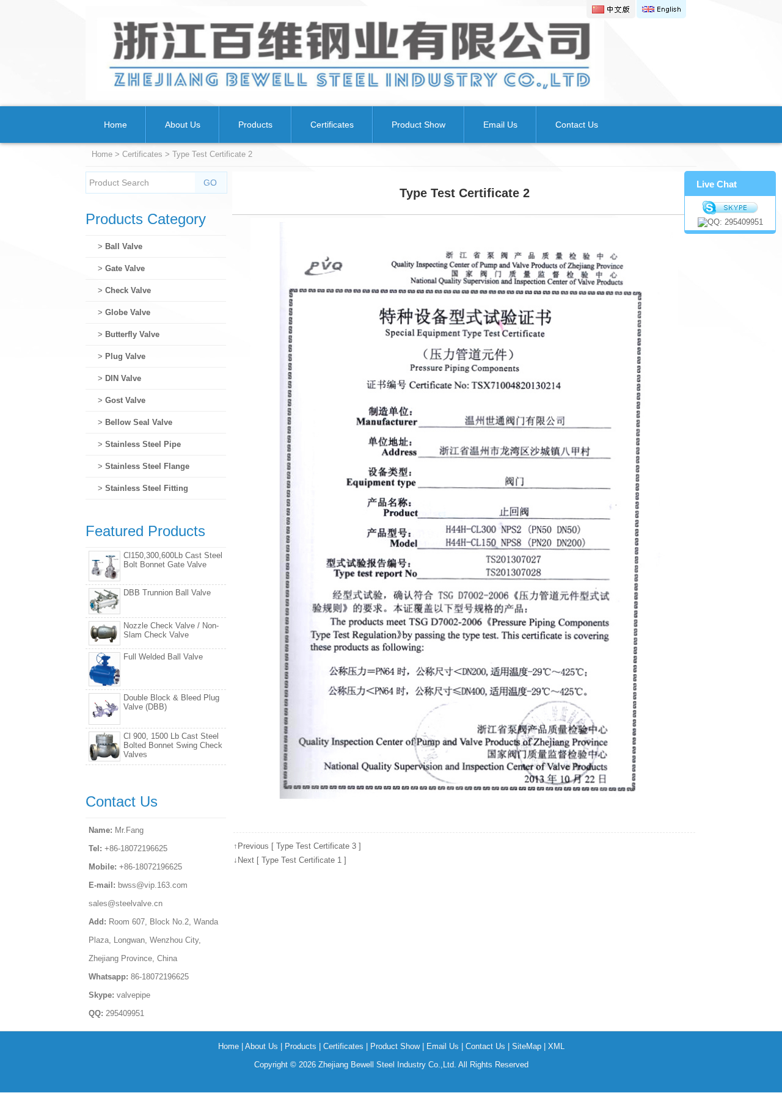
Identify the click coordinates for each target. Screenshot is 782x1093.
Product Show (418, 124)
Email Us (500, 124)
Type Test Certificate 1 (301, 860)
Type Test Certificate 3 (316, 846)
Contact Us (576, 124)
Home (115, 124)
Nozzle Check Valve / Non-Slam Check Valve (171, 630)
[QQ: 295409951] (730, 222)
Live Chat (716, 184)
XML (556, 1046)
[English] (661, 9)
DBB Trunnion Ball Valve (167, 592)
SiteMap (526, 1046)
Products (255, 124)
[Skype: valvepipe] (730, 207)
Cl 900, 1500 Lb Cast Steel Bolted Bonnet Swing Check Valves (172, 745)
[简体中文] (610, 9)
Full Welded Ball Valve (163, 656)
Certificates (332, 124)
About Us (182, 124)
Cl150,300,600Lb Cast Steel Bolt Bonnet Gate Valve (172, 560)
